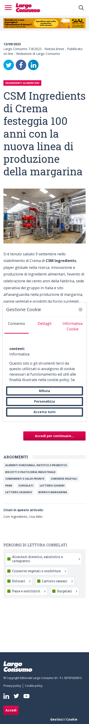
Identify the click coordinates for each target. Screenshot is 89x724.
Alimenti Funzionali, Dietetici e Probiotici (36, 465)
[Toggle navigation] (9, 8)
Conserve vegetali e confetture (36, 571)
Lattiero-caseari (52, 485)
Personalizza (44, 401)
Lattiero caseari (55, 581)
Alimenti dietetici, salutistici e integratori (37, 559)
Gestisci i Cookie (63, 719)
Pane (8, 485)
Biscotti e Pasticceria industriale (30, 472)
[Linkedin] (6, 696)
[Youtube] (26, 696)
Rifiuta (44, 391)
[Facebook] (21, 65)
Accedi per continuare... (54, 436)
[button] (80, 309)
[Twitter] (8, 65)
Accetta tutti (44, 412)
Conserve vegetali (64, 478)
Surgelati (25, 485)
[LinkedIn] (33, 65)
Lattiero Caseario (18, 492)
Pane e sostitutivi (26, 591)
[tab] (17, 325)
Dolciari (18, 581)
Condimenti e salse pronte (24, 478)
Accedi (10, 710)
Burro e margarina (52, 492)
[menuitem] (13, 686)
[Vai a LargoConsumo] (28, 7)
